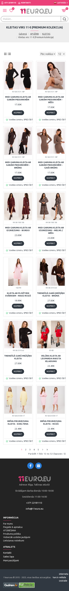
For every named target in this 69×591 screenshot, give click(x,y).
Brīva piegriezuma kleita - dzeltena (18, 422)
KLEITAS (46, 34)
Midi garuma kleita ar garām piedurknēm (18, 98)
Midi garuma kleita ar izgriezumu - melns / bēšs (51, 230)
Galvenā (23, 34)
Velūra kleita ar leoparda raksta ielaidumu (51, 358)
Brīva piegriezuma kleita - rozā (50, 422)
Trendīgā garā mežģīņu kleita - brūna (51, 294)
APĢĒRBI (34, 34)
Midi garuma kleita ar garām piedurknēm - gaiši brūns (51, 165)
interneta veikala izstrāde (63, 577)
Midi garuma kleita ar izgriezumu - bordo (18, 228)
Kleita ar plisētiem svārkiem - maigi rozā (18, 294)
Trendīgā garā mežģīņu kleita (18, 357)
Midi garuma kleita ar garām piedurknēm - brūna (18, 165)
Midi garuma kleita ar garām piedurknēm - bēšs (51, 99)
